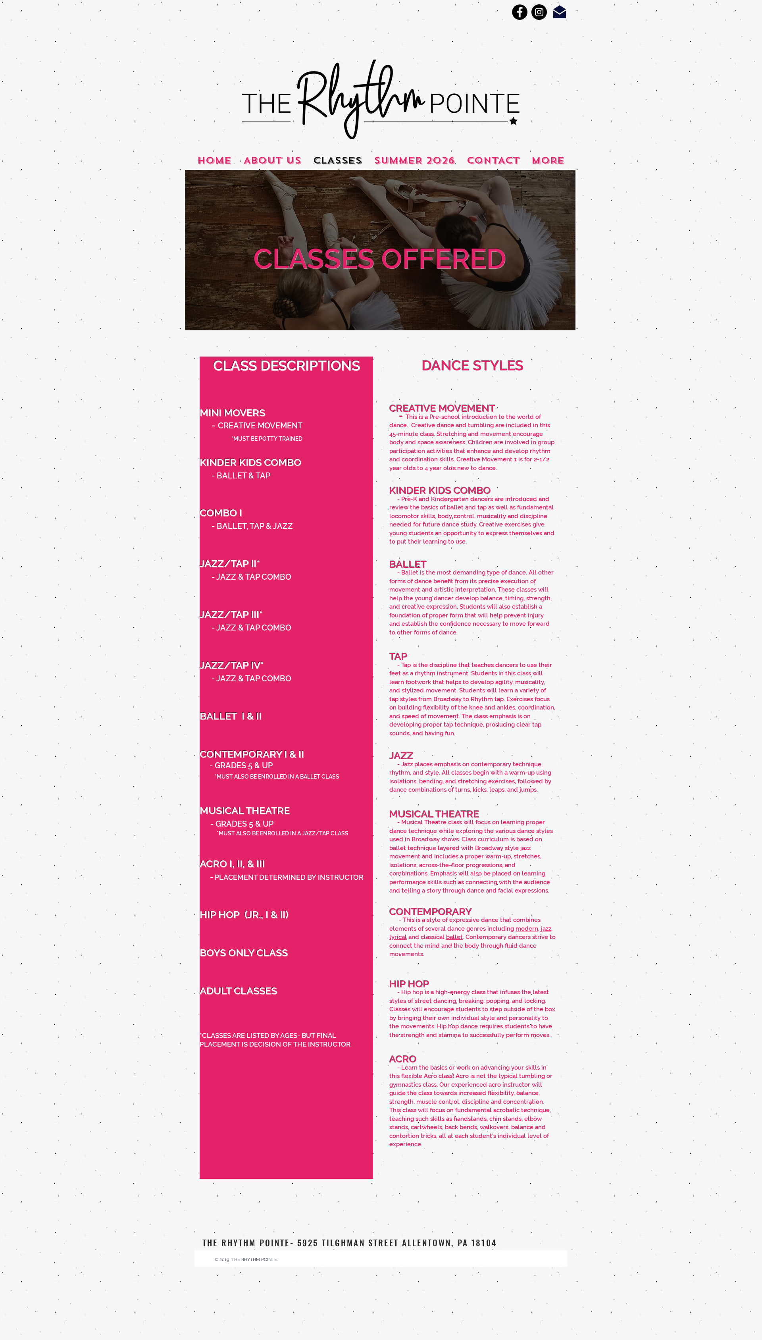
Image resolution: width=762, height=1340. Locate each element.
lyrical (398, 937)
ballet (454, 937)
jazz (546, 928)
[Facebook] (519, 12)
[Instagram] (539, 12)
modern (527, 928)
